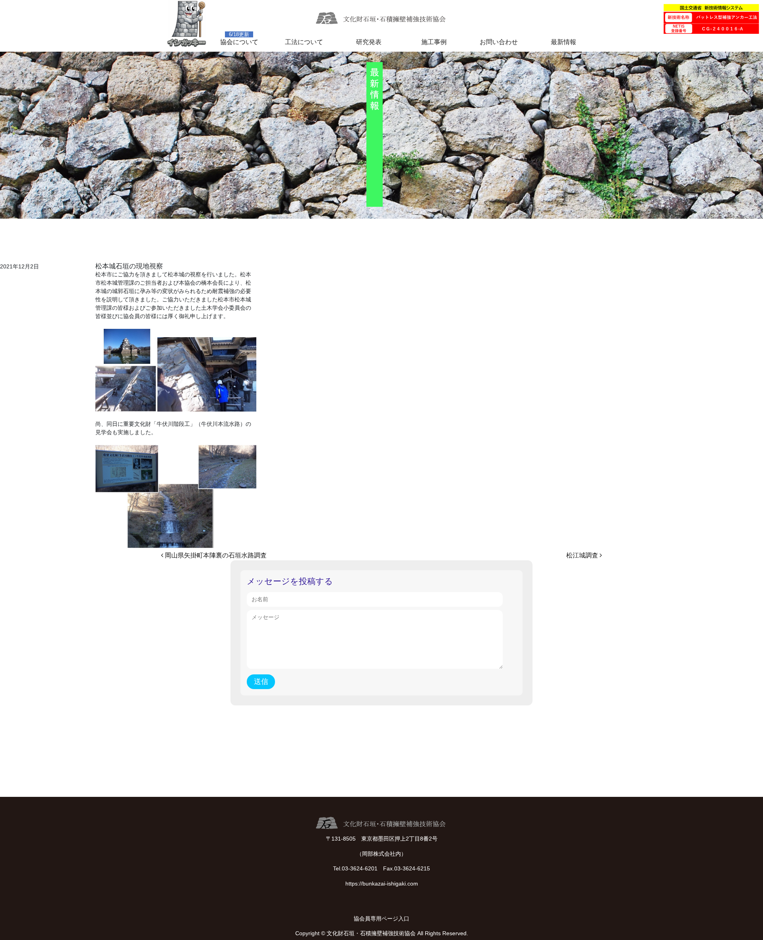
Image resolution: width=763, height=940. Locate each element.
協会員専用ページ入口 (381, 918)
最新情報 (563, 42)
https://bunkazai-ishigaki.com (381, 883)
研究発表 (369, 42)
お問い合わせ (499, 42)
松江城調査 (583, 555)
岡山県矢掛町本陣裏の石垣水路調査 (215, 555)
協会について (239, 42)
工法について (304, 42)
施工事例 (434, 42)
